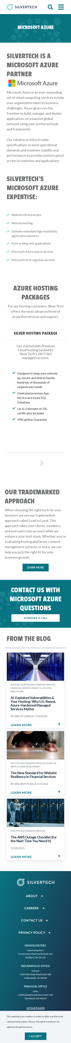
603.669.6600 (36, 1008)
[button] (50, 7)
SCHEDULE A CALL (35, 617)
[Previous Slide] (31, 461)
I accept (35, 1036)
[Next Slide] (40, 461)
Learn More (35, 567)
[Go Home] (22, 7)
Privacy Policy (32, 932)
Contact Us (32, 920)
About (32, 896)
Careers (32, 908)
